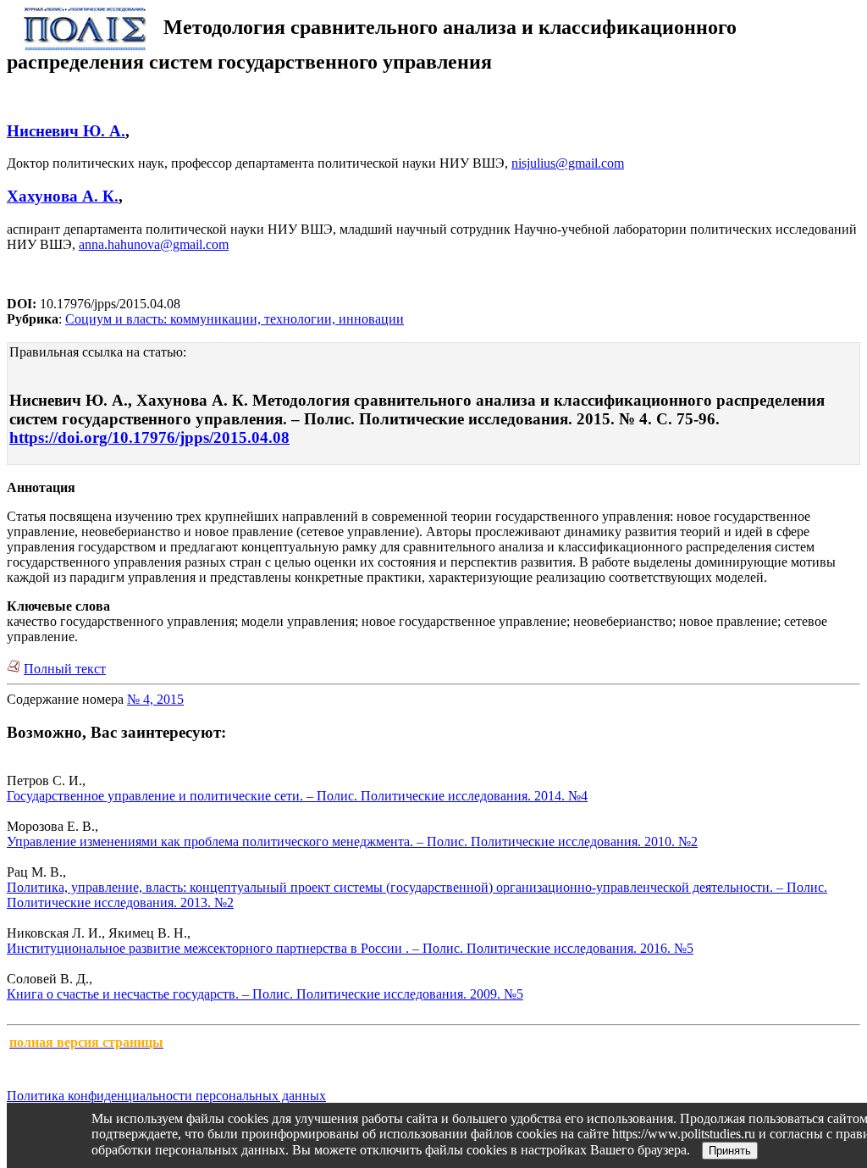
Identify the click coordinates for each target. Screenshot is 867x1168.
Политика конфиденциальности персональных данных (166, 1095)
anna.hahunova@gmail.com (154, 244)
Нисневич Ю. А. (66, 131)
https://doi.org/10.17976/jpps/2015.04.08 (149, 437)
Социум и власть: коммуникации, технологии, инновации (234, 319)
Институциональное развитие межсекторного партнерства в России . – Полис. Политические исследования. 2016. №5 (350, 948)
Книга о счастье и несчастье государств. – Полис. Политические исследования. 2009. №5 (265, 994)
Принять (730, 1150)
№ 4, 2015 (155, 699)
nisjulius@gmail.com (567, 163)
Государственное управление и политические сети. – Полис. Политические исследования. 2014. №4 (297, 796)
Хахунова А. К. (63, 196)
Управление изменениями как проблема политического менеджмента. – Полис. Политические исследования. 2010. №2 (352, 841)
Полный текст (65, 668)
